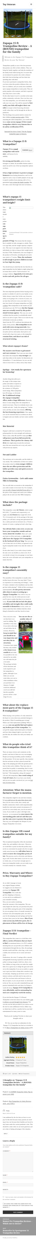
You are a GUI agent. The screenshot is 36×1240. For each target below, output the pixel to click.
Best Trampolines (24, 1073)
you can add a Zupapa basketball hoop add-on (17, 490)
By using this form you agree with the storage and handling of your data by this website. (18, 1205)
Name (5, 1175)
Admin (15, 1073)
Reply (5, 1133)
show (30, 150)
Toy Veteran (9, 4)
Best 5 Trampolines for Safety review (17, 1027)
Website (5, 1189)
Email (5, 1182)
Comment (6, 1151)
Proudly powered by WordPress (10, 1237)
